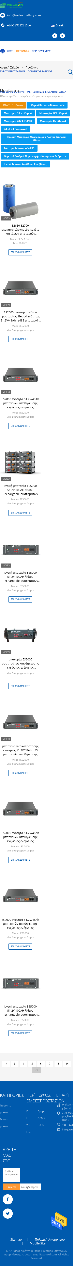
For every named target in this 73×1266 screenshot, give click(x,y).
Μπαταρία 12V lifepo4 (53, 113)
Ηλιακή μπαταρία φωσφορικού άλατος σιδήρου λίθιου (36, 138)
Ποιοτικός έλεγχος (40, 71)
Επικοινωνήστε (20, 252)
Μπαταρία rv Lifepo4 (53, 121)
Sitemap (16, 1239)
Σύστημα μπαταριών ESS (19, 148)
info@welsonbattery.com (24, 15)
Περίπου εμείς (41, 51)
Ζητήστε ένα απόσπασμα (49, 91)
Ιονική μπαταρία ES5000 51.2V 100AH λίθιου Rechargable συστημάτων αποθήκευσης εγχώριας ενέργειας (20, 494)
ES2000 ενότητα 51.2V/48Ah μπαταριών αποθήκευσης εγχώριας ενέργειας (20, 403)
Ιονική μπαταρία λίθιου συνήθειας (25, 164)
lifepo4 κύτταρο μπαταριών (47, 105)
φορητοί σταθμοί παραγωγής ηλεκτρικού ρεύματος (35, 156)
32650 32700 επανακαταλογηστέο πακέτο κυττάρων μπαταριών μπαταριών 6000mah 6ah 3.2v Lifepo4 (20, 234)
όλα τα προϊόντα (13, 105)
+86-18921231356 (19, 25)
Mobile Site (37, 1243)
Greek (59, 25)
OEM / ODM (45, 1118)
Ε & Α (41, 1125)
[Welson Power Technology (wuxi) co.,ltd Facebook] (55, 36)
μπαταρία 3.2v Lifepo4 (18, 113)
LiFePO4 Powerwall (15, 129)
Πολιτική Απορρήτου (50, 1239)
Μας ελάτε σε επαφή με (15, 91)
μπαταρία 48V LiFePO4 (18, 121)
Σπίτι (10, 51)
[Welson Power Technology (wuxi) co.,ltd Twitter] (63, 36)
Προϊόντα (22, 51)
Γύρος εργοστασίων (12, 71)
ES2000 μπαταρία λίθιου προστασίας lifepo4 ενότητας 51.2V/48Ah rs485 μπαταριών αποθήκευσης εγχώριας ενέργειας (20, 320)
